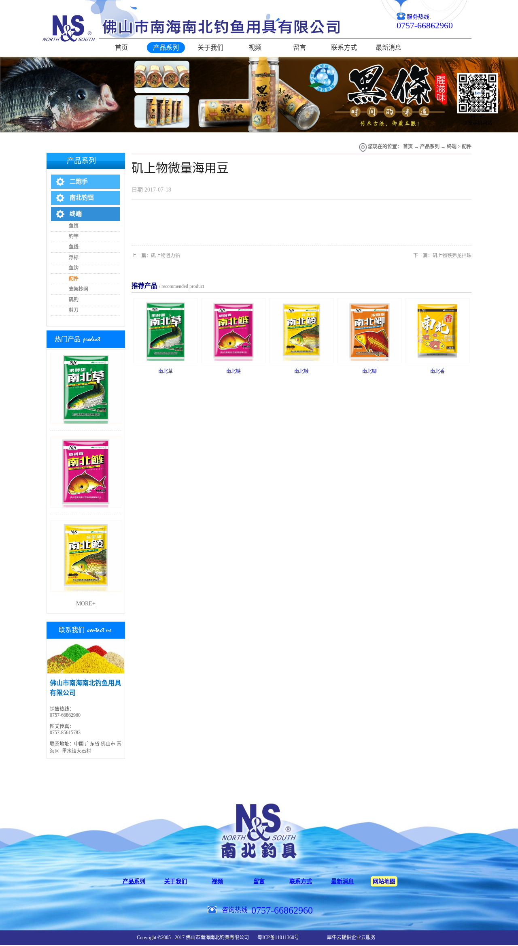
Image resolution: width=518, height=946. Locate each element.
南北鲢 (233, 371)
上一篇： (156, 255)
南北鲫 (369, 371)
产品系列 (429, 146)
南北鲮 (301, 371)
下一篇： (442, 255)
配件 (466, 146)
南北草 (165, 371)
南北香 (437, 371)
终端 (451, 146)
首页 (121, 47)
